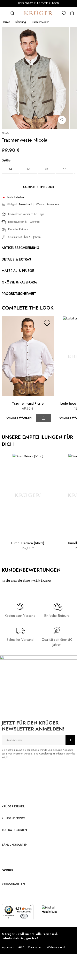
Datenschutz (35, 947)
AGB (21, 947)
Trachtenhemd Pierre (28, 403)
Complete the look (38, 187)
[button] (47, 323)
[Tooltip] (64, 570)
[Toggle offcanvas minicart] (72, 13)
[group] (38, 167)
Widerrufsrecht (56, 947)
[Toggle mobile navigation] (4, 13)
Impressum (8, 947)
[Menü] (31, 906)
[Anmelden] (70, 740)
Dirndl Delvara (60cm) (27, 543)
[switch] (24, 916)
